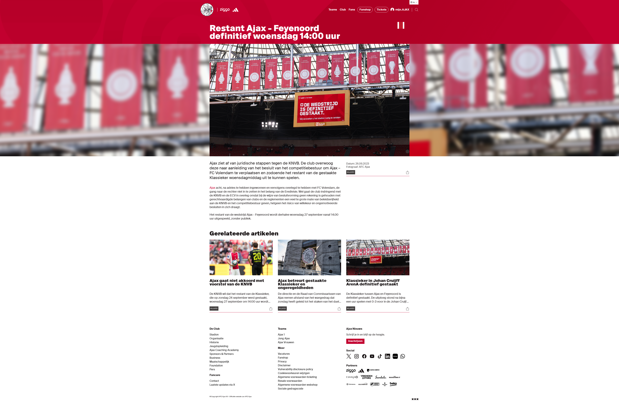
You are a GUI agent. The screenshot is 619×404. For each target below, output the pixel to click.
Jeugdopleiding (219, 346)
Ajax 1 (281, 334)
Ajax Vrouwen (286, 342)
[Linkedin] (387, 356)
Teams (333, 9)
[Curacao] (352, 377)
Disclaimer (284, 365)
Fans (352, 9)
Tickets (381, 9)
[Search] (416, 10)
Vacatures (284, 353)
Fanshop (365, 9)
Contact (214, 381)
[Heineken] (384, 384)
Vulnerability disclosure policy (295, 369)
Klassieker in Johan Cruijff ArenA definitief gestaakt (373, 282)
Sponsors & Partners (222, 354)
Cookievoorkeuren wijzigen (294, 373)
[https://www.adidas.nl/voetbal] (235, 10)
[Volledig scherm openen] (407, 151)
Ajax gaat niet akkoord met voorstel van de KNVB (237, 282)
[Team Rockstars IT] (394, 377)
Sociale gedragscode (290, 388)
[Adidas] (361, 371)
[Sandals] (381, 377)
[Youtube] (372, 356)
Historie (214, 342)
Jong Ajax (284, 338)
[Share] (407, 172)
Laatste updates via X (222, 384)
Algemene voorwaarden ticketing (297, 377)
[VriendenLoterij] (366, 377)
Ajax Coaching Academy (224, 350)
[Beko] (393, 384)
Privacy (282, 361)
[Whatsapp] (402, 356)
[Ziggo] (225, 10)
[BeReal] (395, 356)
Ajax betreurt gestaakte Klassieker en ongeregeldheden (302, 284)
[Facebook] (364, 356)
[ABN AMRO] (373, 371)
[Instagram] (356, 356)
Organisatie (216, 338)
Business (215, 357)
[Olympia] (363, 384)
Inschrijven (355, 341)
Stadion (214, 334)
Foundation (216, 365)
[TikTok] (379, 356)
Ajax (212, 188)
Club (343, 9)
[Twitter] (348, 356)
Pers (212, 369)
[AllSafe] (375, 384)
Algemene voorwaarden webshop (298, 384)
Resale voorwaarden (290, 381)
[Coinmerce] (351, 384)
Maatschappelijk (219, 361)
